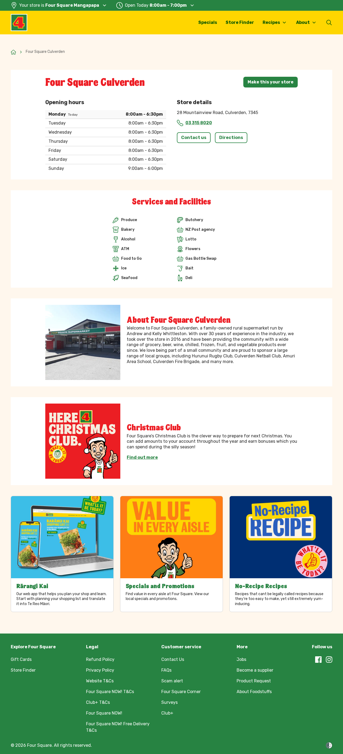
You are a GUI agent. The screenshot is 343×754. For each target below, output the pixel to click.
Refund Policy (100, 659)
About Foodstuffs (254, 691)
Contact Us (172, 659)
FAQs (166, 670)
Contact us (193, 137)
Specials (207, 22)
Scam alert (172, 680)
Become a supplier (255, 670)
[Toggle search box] (329, 22)
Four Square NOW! (104, 713)
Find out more (142, 457)
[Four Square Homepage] (19, 22)
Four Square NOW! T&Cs (110, 691)
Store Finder (240, 22)
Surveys (169, 702)
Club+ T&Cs (98, 702)
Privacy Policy (100, 670)
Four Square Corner (181, 691)
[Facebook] (318, 659)
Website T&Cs (100, 680)
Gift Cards (21, 659)
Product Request (254, 680)
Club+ (167, 713)
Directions (231, 137)
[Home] (13, 52)
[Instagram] (329, 659)
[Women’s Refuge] (329, 745)
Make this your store (270, 82)
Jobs (241, 659)
